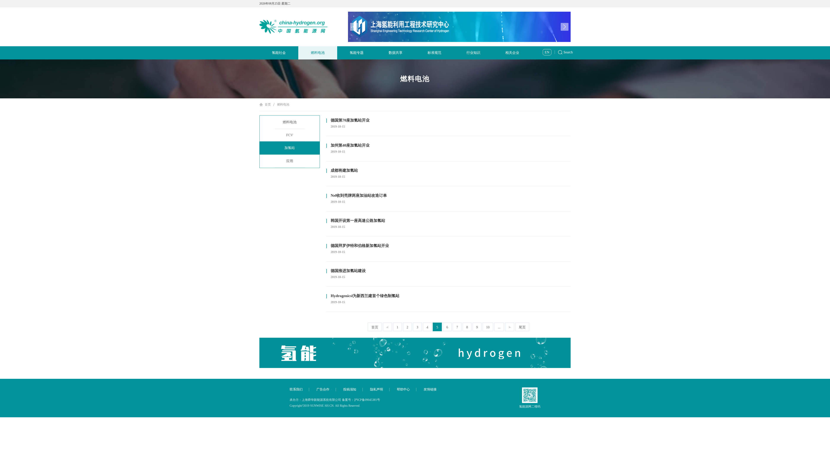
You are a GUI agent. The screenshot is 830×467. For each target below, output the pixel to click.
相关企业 (512, 52)
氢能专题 (357, 52)
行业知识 (473, 52)
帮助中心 (403, 389)
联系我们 (296, 389)
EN (547, 52)
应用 (289, 161)
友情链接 (430, 389)
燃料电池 (318, 52)
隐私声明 (376, 389)
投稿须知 (349, 389)
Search (568, 52)
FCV (289, 135)
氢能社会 (279, 52)
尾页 (522, 327)
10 (488, 327)
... (499, 327)
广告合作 (322, 389)
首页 (268, 104)
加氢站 (289, 148)
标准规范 (434, 52)
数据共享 (395, 52)
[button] (564, 27)
